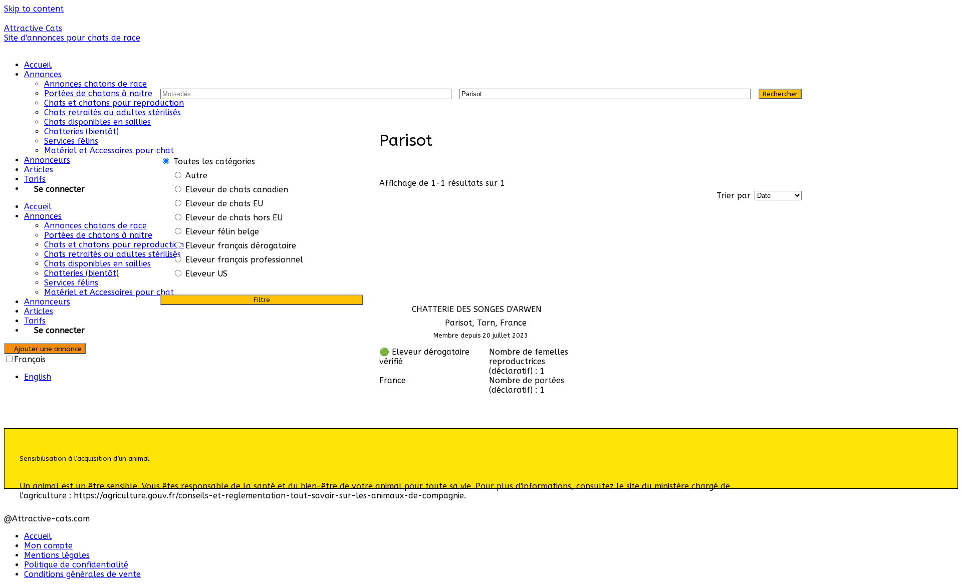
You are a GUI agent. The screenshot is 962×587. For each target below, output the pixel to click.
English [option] (37, 377)
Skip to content (34, 9)
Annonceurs (47, 160)
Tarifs (35, 179)
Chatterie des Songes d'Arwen (477, 309)
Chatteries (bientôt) (81, 131)
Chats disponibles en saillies (97, 122)
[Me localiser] (739, 94)
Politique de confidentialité (76, 564)
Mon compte (48, 545)
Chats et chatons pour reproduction (114, 103)
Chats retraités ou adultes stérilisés (112, 112)
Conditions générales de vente (82, 574)
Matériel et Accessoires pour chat (109, 150)
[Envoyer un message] (382, 407)
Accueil (38, 65)
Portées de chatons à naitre (98, 93)
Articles (38, 169)
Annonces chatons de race (95, 84)
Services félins (71, 141)
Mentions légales (57, 555)
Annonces (43, 74)
